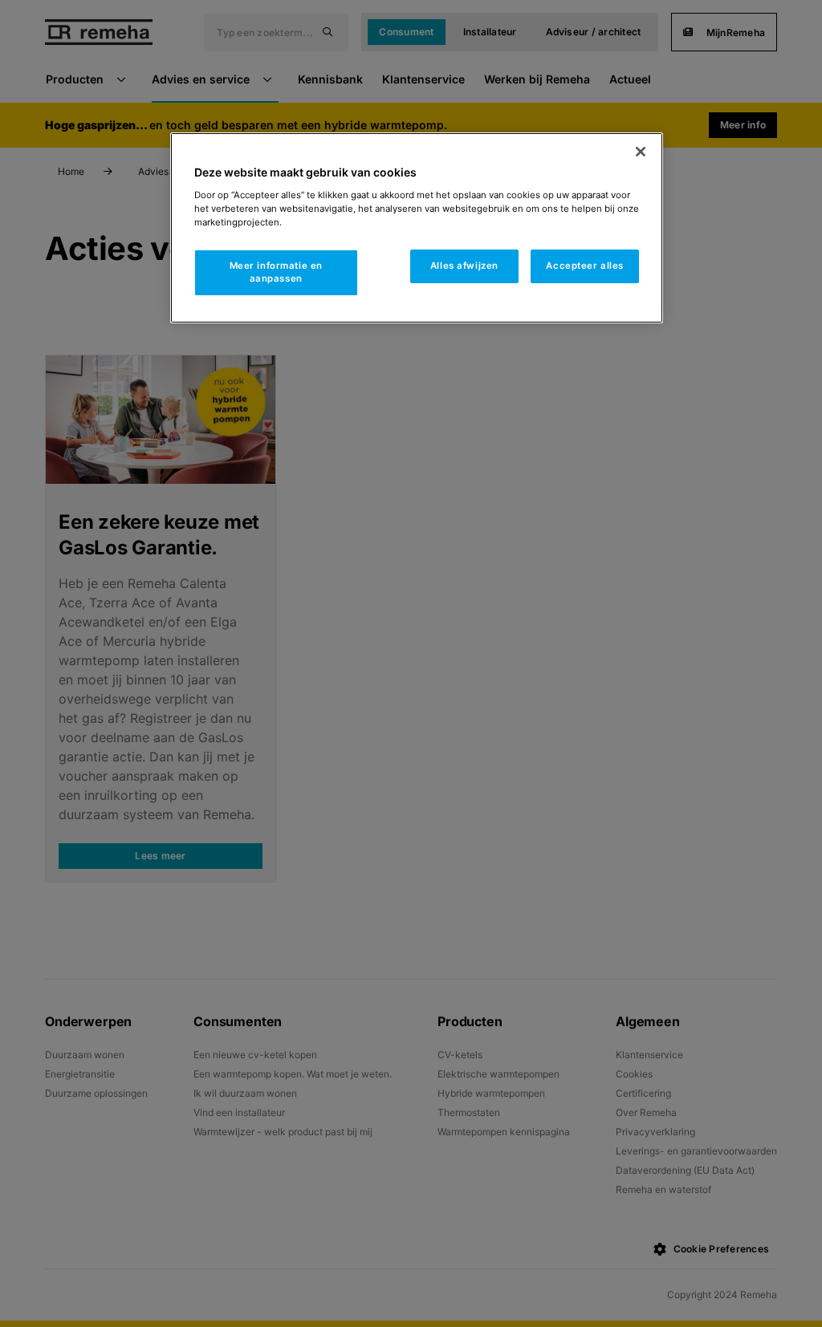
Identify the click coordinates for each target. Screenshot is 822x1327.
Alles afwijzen (464, 265)
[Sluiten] (640, 151)
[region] (416, 227)
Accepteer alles (585, 265)
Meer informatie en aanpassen (276, 272)
